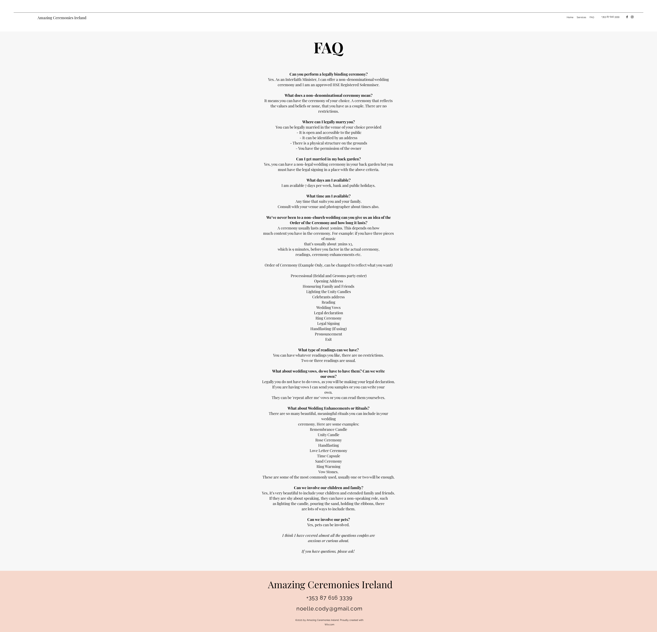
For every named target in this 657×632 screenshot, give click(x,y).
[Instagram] (632, 17)
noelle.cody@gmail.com (329, 608)
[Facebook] (627, 17)
